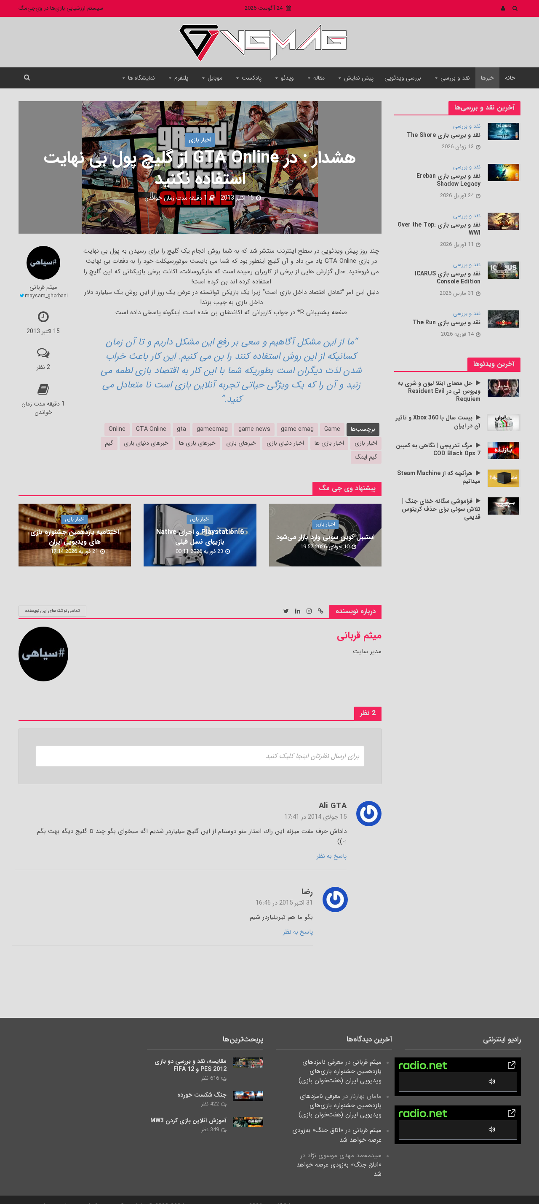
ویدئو (287, 78)
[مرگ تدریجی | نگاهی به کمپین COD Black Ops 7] (503, 450)
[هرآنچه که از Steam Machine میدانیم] (503, 478)
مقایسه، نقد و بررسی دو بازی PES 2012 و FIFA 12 (191, 1065)
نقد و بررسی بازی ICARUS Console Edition (447, 278)
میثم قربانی (43, 288)
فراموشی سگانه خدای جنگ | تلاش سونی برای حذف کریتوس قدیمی (441, 509)
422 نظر (210, 1104)
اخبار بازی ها (329, 443)
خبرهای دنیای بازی (146, 443)
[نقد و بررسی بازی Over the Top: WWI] (503, 221)
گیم (109, 443)
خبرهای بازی (241, 443)
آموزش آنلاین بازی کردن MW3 (188, 1121)
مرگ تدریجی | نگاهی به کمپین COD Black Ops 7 (438, 450)
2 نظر (43, 367)
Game (332, 429)
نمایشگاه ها (141, 78)
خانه (510, 78)
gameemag (212, 429)
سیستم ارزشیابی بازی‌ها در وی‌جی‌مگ (61, 8)
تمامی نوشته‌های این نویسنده (52, 610)
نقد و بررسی (455, 78)
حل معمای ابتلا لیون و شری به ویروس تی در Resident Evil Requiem (439, 391)
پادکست (251, 78)
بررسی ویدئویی (402, 78)
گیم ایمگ (366, 457)
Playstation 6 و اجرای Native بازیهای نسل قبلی (200, 537)
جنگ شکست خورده (202, 1095)
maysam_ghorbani (46, 296)
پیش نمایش (359, 78)
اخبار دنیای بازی (285, 443)
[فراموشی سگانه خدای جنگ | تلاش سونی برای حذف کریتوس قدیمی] (503, 506)
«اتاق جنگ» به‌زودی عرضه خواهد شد (337, 1135)
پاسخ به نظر (332, 856)
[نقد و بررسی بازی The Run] (503, 319)
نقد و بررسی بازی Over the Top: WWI (439, 229)
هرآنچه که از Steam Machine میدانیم (438, 478)
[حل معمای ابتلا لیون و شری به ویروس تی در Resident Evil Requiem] (503, 388)
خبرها (487, 78)
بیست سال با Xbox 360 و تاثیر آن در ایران (438, 422)
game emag (297, 429)
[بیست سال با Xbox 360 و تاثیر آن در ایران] (503, 422)
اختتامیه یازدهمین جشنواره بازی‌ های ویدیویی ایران (74, 537)
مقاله (319, 78)
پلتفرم (181, 78)
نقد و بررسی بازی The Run (446, 323)
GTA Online (151, 429)
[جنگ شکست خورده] (248, 1096)
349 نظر (210, 1129)
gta (181, 429)
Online (117, 429)
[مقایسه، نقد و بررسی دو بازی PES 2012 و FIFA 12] (248, 1062)
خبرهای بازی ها (197, 443)
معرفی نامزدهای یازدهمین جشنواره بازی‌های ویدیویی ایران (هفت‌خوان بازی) (340, 1071)
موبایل (215, 78)
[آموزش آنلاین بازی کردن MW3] (248, 1122)
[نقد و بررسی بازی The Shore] (503, 131)
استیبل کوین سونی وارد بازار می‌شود (325, 537)
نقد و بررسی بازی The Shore (443, 135)
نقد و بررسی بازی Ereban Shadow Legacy (448, 180)
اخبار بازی (200, 139)
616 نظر (210, 1078)
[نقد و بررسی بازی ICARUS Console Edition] (503, 270)
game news (254, 429)
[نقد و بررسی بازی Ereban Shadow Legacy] (503, 172)
